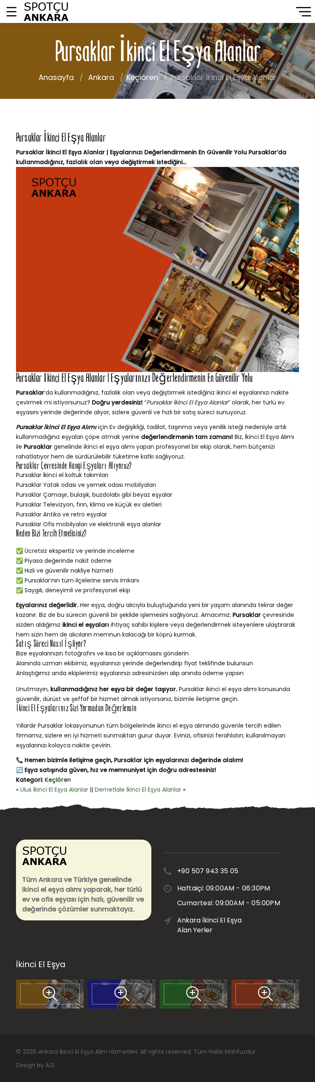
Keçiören (142, 77)
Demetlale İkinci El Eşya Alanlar (138, 789)
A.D (50, 1065)
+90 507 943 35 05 (208, 871)
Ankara (101, 77)
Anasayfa (56, 77)
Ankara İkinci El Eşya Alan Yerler (209, 925)
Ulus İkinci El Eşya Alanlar (54, 789)
